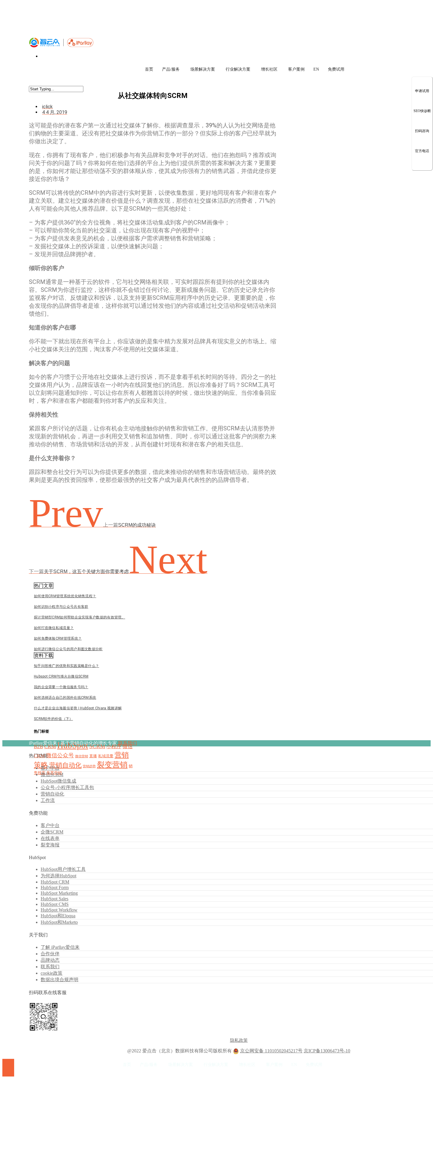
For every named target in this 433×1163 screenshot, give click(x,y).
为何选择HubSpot (58, 875)
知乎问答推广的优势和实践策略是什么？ (66, 666)
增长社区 (269, 69)
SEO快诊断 (422, 111)
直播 (93, 756)
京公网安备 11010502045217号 (271, 1050)
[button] (43, 586)
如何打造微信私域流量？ (54, 628)
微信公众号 (60, 755)
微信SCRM (52, 774)
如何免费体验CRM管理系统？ (58, 638)
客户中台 (50, 768)
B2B (38, 746)
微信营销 (81, 756)
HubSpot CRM (55, 881)
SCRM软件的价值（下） (53, 719)
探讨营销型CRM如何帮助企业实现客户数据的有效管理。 (79, 617)
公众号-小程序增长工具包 (67, 787)
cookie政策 (51, 973)
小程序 (113, 746)
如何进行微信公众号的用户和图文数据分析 (68, 649)
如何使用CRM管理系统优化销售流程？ (65, 596)
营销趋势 (89, 766)
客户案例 (296, 69)
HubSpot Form (55, 887)
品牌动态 (50, 960)
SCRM (97, 746)
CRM (50, 746)
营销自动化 (65, 765)
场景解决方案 (202, 69)
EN (316, 69)
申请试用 (422, 91)
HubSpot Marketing (59, 893)
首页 (149, 69)
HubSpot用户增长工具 (63, 869)
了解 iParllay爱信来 (60, 947)
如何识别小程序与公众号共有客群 (61, 607)
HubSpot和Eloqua (58, 915)
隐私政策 (239, 1040)
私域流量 (105, 756)
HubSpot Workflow (59, 909)
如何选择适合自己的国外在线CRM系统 (65, 698)
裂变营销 (112, 765)
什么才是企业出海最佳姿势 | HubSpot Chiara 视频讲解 (78, 708)
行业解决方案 (238, 69)
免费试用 (336, 69)
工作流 (48, 800)
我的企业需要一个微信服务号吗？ (61, 687)
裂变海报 (50, 844)
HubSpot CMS (55, 904)
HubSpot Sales (54, 898)
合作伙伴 (50, 953)
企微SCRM (52, 831)
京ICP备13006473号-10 (327, 1050)
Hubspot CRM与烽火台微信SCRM (61, 676)
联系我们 (127, 743)
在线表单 (50, 838)
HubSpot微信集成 (58, 780)
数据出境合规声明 (59, 979)
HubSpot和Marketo (59, 922)
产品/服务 (171, 69)
